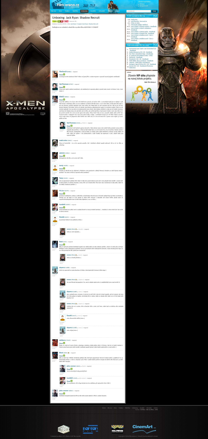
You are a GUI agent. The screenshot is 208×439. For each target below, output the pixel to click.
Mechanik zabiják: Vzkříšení (139, 25)
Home (104, 408)
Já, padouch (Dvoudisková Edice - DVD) (141, 55)
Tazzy (61, 178)
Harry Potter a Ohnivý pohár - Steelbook (143, 31)
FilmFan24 (63, 72)
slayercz (62, 267)
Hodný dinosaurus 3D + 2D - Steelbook (140, 52)
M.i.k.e (61, 191)
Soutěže (93, 11)
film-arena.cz (133, 436)
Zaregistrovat (144, 6)
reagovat (75, 71)
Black (61, 353)
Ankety (110, 11)
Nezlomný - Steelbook (135, 57)
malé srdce (63, 140)
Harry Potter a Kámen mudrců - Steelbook (143, 26)
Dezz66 (61, 217)
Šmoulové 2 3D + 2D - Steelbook (138, 59)
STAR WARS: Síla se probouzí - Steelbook (141, 61)
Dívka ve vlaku (135, 23)
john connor (71, 366)
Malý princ (134, 19)
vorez (69, 229)
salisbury (62, 340)
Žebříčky (75, 11)
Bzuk (61, 242)
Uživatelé (102, 11)
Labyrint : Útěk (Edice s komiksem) (139, 62)
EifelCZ (61, 97)
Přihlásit (142, 4)
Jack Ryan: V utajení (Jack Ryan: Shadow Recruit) (84, 24)
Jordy (61, 166)
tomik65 (62, 204)
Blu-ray (53, 11)
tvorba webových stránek (150, 436)
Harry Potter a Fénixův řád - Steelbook (142, 33)
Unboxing (84, 11)
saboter (62, 153)
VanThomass (63, 84)
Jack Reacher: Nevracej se (139, 21)
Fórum (117, 11)
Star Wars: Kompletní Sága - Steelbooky (141, 54)
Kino (60, 11)
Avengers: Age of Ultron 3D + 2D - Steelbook (142, 64)
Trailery (67, 11)
